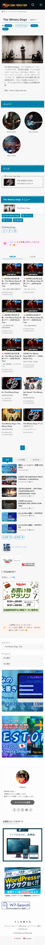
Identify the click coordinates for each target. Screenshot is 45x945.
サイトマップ (32, 926)
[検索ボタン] (33, 5)
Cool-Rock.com (22, 929)
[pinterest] (26, 810)
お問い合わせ (22, 926)
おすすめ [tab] (36, 460)
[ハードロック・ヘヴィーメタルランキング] (28, 565)
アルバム (34, 25)
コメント (13, 242)
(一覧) (13, 577)
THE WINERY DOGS (25, 181)
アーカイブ (6, 654)
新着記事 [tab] (12, 257)
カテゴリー (6, 643)
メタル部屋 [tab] (21, 460)
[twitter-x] (18, 810)
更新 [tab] (7, 460)
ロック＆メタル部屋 (22, 802)
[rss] (30, 922)
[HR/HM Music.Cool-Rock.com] (14, 5)
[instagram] (22, 810)
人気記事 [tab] (32, 257)
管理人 (39, 926)
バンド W (8, 25)
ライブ (5, 29)
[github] (30, 810)
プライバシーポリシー (10, 926)
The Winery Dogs (23, 208)
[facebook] (14, 810)
